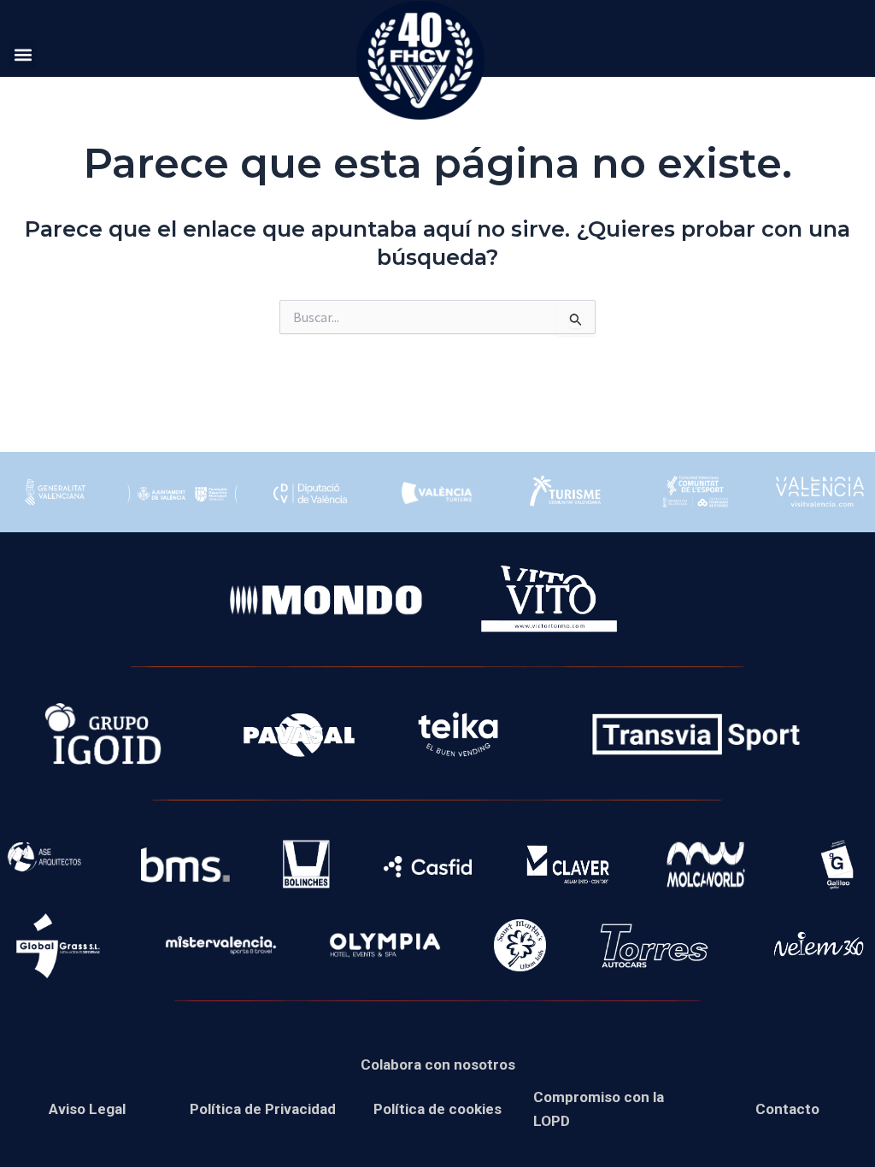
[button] (23, 54)
